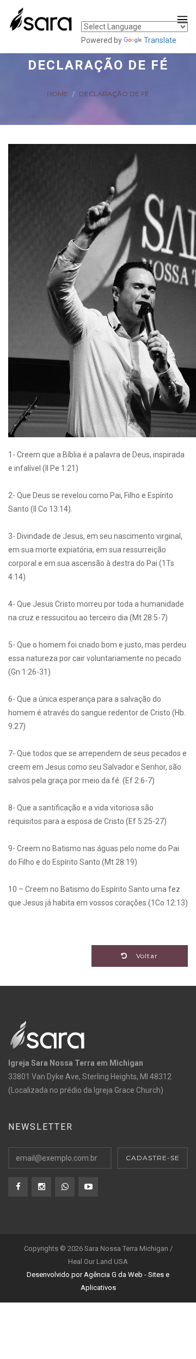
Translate (160, 40)
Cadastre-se (153, 1158)
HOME (57, 93)
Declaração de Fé (114, 93)
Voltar (142, 956)
